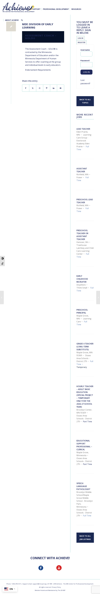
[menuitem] (7, 9)
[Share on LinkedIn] (53, 88)
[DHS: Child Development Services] (2, 297)
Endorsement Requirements (38, 70)
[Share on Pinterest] (46, 88)
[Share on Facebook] (25, 88)
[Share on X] (32, 88)
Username (85, 50)
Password (84, 60)
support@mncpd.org (39, 584)
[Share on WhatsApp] (39, 88)
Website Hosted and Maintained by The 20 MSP (50, 590)
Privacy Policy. (56, 587)
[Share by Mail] (60, 88)
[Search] (22, 20)
